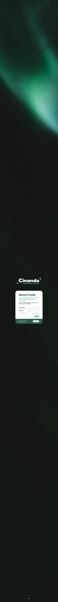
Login (36, 316)
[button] (29, 598)
